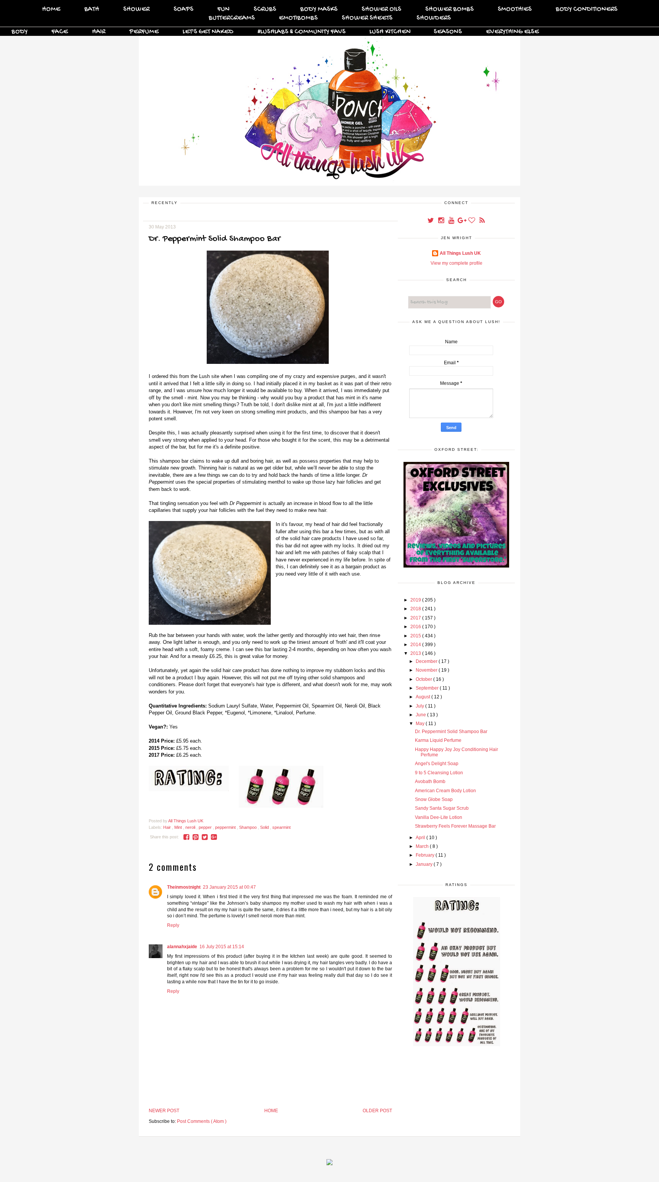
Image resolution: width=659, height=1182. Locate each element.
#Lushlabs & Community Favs (301, 32)
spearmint (281, 827)
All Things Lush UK (460, 253)
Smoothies (515, 9)
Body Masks (319, 9)
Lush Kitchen (390, 32)
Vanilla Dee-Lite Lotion (438, 817)
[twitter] (431, 221)
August (423, 697)
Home (51, 9)
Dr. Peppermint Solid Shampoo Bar (451, 731)
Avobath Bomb (430, 781)
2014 (416, 644)
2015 (416, 635)
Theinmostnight (184, 887)
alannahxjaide (182, 946)
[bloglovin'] (472, 221)
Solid (265, 827)
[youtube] (452, 221)
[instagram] (441, 221)
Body (19, 32)
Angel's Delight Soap (436, 763)
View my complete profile (456, 263)
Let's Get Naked (208, 32)
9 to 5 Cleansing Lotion (439, 772)
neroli (190, 827)
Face (59, 32)
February (426, 855)
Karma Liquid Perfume (438, 740)
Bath (91, 9)
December (427, 661)
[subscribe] (482, 221)
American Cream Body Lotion (445, 790)
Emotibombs (298, 18)
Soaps (183, 9)
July (420, 706)
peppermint (226, 827)
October (424, 679)
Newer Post (164, 1110)
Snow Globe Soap (434, 799)
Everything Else (512, 32)
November (427, 670)
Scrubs (265, 9)
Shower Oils (381, 9)
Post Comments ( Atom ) (202, 1121)
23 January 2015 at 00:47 (229, 887)
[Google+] (462, 221)
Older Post (377, 1110)
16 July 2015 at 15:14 (221, 946)
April (421, 837)
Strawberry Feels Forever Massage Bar (455, 826)
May (421, 723)
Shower (136, 9)
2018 (416, 608)
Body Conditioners (586, 9)
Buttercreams (232, 18)
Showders (433, 18)
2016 (416, 626)
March (423, 846)
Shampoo (248, 827)
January (425, 864)
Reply (173, 925)
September (428, 688)
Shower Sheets (367, 18)
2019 (416, 600)
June (421, 714)
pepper (206, 827)
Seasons (448, 32)
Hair (98, 32)
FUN (223, 9)
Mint (178, 827)
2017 (416, 618)
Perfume (144, 32)
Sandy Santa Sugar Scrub (442, 808)
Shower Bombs (449, 9)
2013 (416, 653)
